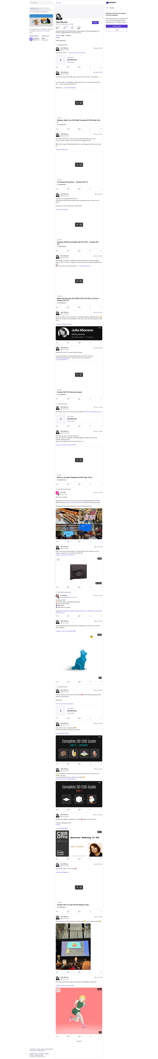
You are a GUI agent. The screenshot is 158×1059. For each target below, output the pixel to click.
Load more (79, 1041)
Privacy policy (33, 1050)
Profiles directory (49, 1049)
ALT (77, 521)
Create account (117, 26)
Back (59, 3)
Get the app (41, 1053)
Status (42, 1049)
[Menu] (100, 22)
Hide (99, 327)
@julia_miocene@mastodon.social (64, 24)
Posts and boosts (61, 40)
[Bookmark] (90, 67)
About (39, 1049)
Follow (95, 22)
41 (64, 28)
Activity (58, 35)
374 (57, 28)
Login (116, 30)
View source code (39, 1055)
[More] (101, 67)
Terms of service (41, 1050)
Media (63, 35)
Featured (68, 35)
